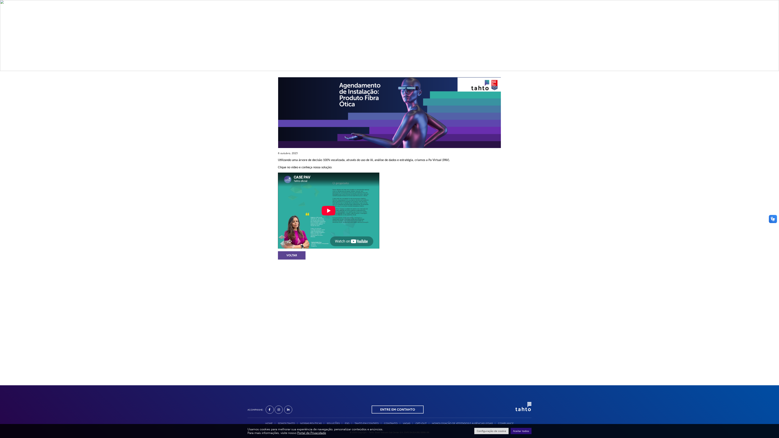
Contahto (417, 16)
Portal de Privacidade (311, 433)
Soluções (349, 16)
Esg (365, 16)
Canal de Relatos (461, 16)
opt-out (421, 423)
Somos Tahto (325, 16)
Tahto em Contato (388, 16)
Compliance (491, 16)
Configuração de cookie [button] (491, 431)
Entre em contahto (397, 409)
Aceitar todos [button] (521, 431)
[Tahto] (521, 409)
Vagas (436, 16)
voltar (291, 255)
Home (304, 16)
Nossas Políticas (311, 423)
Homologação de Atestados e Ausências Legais (462, 423)
